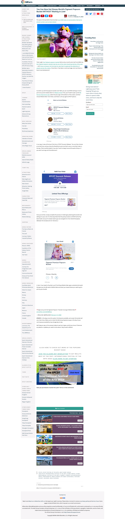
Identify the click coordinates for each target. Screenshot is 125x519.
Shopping (25, 222)
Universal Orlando (63, 5)
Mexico (24, 292)
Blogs (72, 5)
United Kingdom (26, 315)
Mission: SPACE (26, 245)
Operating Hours (27, 136)
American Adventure (27, 305)
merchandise (47, 476)
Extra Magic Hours (27, 145)
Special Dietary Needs (27, 159)
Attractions (26, 172)
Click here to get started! (65, 359)
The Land (24, 233)
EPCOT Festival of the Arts (51, 472)
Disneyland (41, 5)
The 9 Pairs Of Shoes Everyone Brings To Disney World (27, 83)
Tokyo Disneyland (26, 423)
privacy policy (85, 501)
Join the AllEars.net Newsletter (53, 354)
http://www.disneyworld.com (72, 512)
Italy (23, 302)
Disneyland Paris (26, 430)
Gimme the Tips (90, 113)
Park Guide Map (26, 104)
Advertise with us (40, 501)
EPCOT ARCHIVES (27, 381)
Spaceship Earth (26, 264)
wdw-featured (54, 478)
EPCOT (24, 92)
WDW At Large (25, 162)
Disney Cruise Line (51, 5)
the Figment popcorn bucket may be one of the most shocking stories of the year (60, 64)
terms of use (95, 501)
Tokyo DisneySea (26, 425)
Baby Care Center (26, 123)
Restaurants (26, 205)
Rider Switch (25, 183)
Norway (24, 295)
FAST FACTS (25, 377)
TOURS (24, 372)
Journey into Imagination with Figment (26, 268)
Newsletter (90, 5)
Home (22, 5)
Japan (23, 308)
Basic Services (27, 121)
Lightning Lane (26, 111)
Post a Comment (61, 408)
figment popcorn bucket (73, 475)
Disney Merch (71, 473)
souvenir (46, 478)
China (23, 297)
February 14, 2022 (56, 315)
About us (30, 501)
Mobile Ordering (26, 216)
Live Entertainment (27, 330)
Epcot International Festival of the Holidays (27, 358)
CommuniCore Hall (27, 273)
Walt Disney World (31, 5)
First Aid (24, 126)
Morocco (24, 310)
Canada (24, 318)
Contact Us (62, 495)
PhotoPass (25, 128)
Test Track (24, 254)
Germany (24, 300)
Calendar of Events (27, 138)
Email (87, 107)
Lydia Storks (73, 15)
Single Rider (25, 191)
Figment (62, 475)
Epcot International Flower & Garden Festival (27, 346)
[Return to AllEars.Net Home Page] (31, 3)
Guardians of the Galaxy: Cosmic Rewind (26, 250)
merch (40, 476)
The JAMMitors (26, 332)
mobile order (56, 476)
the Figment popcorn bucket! (51, 62)
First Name (88, 102)
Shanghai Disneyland (27, 428)
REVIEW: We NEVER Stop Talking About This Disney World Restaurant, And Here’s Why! (27, 46)
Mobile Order (58, 92)
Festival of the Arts (53, 475)
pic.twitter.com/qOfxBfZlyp (44, 312)
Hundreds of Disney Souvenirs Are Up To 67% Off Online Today (27, 63)
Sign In (98, 5)
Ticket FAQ (25, 167)
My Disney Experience (27, 131)
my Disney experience (67, 476)
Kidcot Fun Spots (26, 290)
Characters (26, 196)
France (24, 313)
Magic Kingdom (26, 402)
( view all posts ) (26, 87)
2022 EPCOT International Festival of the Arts (52, 473)
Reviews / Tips (80, 5)
